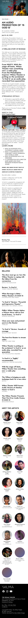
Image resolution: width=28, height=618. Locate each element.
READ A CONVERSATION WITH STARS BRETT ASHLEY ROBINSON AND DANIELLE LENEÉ (15, 153)
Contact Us (4, 607)
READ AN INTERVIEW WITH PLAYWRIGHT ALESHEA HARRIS (14, 149)
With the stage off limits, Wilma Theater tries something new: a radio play (12, 67)
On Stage (5, 19)
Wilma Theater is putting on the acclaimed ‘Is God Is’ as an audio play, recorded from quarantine (14, 77)
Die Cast (13, 179)
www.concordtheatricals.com (15, 185)
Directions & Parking (7, 602)
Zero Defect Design (19, 613)
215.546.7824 (12, 605)
